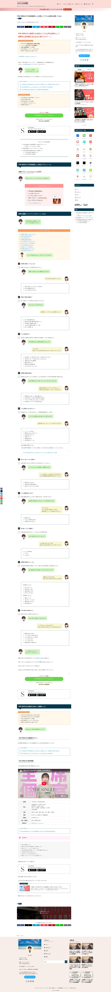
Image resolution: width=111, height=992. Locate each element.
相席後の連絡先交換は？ (26, 239)
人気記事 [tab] (79, 69)
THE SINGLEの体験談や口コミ (31, 152)
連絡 (77, 200)
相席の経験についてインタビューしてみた (33, 148)
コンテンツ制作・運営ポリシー (51, 988)
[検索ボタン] (92, 4)
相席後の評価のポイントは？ (27, 248)
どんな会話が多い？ (25, 238)
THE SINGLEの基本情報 (30, 154)
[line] (85, 60)
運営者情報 (60, 988)
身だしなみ (78, 197)
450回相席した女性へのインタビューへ (28, 56)
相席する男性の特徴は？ (26, 236)
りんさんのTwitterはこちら (35, 203)
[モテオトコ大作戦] (22, 3)
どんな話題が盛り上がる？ (27, 245)
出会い (20, 18)
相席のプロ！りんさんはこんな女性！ (33, 146)
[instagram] (83, 60)
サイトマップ (66, 988)
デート (77, 189)
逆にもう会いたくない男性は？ (28, 243)
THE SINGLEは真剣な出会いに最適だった (33, 150)
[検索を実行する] (66, 961)
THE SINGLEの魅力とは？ (27, 250)
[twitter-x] (81, 60)
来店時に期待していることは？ (28, 234)
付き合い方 (78, 192)
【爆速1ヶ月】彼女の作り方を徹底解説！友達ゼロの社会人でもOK (46, 887)
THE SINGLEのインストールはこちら (44, 115)
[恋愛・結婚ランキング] (78, 205)
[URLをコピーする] (67, 27)
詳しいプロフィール (84, 55)
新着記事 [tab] (89, 69)
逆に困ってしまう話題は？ (27, 247)
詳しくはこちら (67, 9)
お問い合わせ (72, 988)
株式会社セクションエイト (37, 823)
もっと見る (84, 125)
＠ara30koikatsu (27, 64)
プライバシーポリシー (40, 988)
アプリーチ (43, 128)
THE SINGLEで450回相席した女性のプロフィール (34, 144)
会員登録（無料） (39, 658)
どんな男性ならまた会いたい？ (28, 241)
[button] (20, 27)
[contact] (87, 60)
